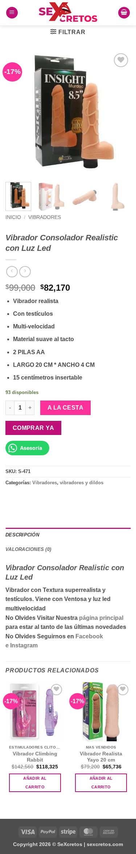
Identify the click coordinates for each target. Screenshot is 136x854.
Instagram (24, 645)
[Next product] (11, 271)
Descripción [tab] (22, 535)
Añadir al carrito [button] (34, 782)
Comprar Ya (33, 428)
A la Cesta (66, 408)
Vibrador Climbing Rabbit (35, 757)
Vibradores (44, 217)
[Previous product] (24, 271)
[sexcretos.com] (68, 13)
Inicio (13, 217)
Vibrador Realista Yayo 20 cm (101, 757)
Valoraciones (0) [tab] (28, 549)
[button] (12, 13)
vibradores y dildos (81, 482)
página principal (101, 618)
